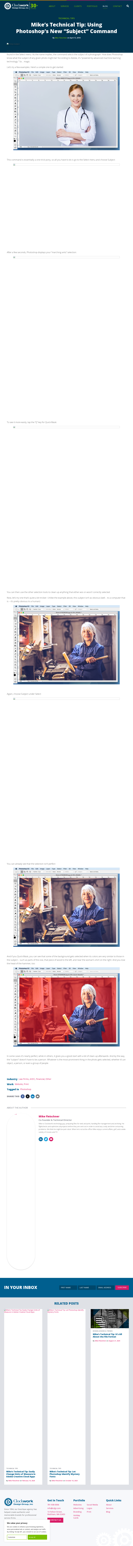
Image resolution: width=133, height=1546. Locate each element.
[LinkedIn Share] (33, 1096)
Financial (40, 1079)
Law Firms (24, 1079)
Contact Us (55, 1520)
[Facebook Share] (23, 1096)
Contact (117, 6)
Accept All (32, 1537)
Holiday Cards (76, 1516)
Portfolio (92, 6)
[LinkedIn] (41, 1139)
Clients (78, 6)
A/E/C (32, 1079)
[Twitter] (46, 1139)
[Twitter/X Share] (28, 1096)
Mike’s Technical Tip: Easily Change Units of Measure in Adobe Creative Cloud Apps (20, 1474)
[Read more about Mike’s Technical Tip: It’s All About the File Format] (110, 1310)
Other (48, 1079)
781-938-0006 (53, 1504)
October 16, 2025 (71, 1481)
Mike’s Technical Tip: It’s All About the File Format (107, 1335)
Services (65, 6)
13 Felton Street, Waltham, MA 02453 (56, 1513)
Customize (11, 1537)
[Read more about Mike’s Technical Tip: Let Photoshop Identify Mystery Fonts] (66, 1310)
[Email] (51, 1139)
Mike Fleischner (61, 38)
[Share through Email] (38, 1096)
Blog (105, 6)
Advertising (78, 1508)
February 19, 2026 (28, 1481)
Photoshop (25, 1089)
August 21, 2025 (114, 1341)
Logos (89, 1508)
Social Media (92, 1504)
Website (19, 1084)
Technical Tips (66, 18)
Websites (77, 1504)
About (52, 6)
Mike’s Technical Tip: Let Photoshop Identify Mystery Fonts (65, 1474)
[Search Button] (128, 6)
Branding (77, 1512)
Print (26, 1084)
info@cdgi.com (54, 1508)
